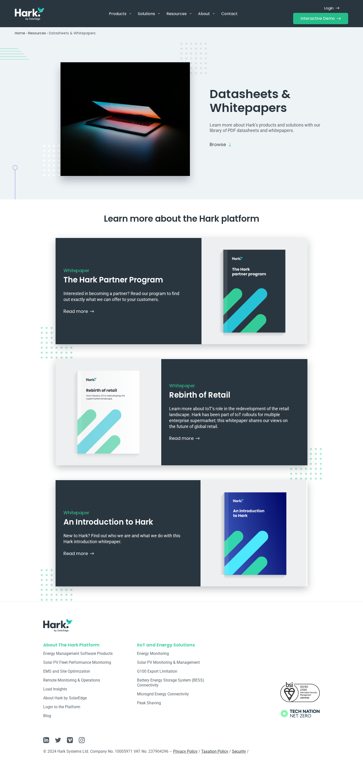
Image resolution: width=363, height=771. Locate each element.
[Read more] (92, 311)
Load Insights (55, 689)
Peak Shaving (149, 703)
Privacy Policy (185, 751)
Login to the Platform (61, 707)
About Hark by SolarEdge (65, 698)
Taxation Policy (214, 751)
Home (20, 33)
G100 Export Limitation (157, 671)
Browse (218, 144)
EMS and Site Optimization (66, 671)
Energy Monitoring (153, 653)
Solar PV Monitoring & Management (168, 662)
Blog (47, 715)
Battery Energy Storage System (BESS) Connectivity (170, 682)
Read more (75, 311)
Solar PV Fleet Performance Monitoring (77, 662)
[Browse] (230, 145)
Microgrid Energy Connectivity (163, 694)
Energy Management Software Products (78, 653)
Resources (37, 33)
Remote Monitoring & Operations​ (71, 680)
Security (239, 751)
